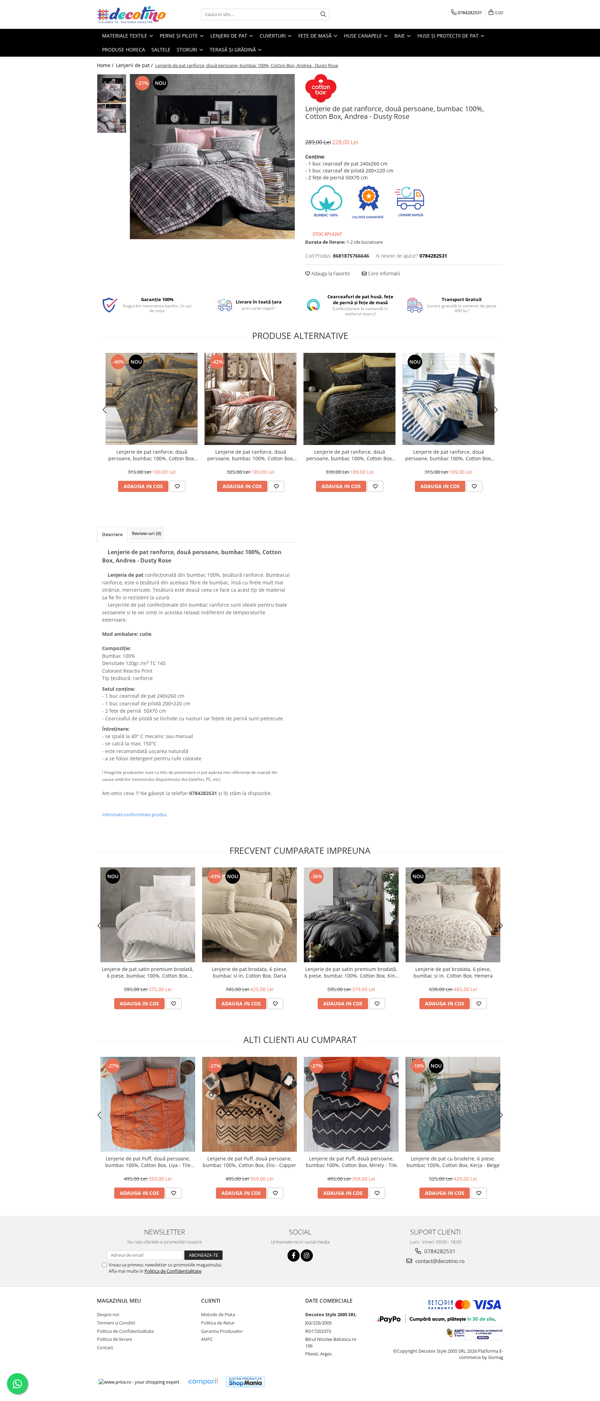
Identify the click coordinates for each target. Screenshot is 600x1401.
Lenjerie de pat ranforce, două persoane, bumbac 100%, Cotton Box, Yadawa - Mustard (151, 455)
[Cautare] (323, 14)
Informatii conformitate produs (134, 814)
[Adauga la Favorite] (177, 486)
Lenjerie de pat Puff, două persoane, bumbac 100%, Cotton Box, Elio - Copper (249, 1161)
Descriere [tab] (112, 534)
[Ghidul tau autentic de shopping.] (203, 1381)
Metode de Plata (218, 1314)
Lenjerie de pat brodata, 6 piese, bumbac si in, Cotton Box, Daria (250, 972)
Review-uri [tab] (146, 533)
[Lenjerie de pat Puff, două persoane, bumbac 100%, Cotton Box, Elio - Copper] (249, 1104)
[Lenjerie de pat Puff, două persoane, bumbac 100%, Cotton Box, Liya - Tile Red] (147, 1104)
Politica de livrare (114, 1339)
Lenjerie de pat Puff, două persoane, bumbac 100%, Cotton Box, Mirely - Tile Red (351, 1161)
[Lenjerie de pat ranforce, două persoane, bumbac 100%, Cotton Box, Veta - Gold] (349, 399)
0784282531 (439, 1251)
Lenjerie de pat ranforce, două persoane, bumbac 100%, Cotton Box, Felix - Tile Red (250, 455)
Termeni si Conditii (116, 1323)
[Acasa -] (131, 14)
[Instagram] (307, 1255)
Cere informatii (383, 273)
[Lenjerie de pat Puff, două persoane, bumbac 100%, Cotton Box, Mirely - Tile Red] (351, 1104)
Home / (106, 65)
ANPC (207, 1339)
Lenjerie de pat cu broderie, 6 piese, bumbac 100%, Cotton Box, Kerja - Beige (453, 1161)
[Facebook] (294, 1255)
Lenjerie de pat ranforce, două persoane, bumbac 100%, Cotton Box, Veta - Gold (349, 455)
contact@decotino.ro (439, 1260)
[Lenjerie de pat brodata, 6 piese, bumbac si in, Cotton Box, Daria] (249, 914)
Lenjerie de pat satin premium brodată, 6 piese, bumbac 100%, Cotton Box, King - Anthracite (351, 972)
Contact (105, 1347)
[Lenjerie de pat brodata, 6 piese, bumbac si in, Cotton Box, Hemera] (453, 914)
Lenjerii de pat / (135, 65)
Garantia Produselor (222, 1331)
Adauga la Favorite (330, 273)
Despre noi (108, 1314)
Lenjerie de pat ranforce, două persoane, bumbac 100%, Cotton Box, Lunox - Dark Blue (448, 455)
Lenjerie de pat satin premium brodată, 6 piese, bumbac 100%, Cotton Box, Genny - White (148, 972)
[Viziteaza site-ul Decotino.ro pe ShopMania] (245, 1381)
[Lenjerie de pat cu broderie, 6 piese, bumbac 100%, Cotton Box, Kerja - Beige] (453, 1104)
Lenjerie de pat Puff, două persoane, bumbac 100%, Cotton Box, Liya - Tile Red (148, 1161)
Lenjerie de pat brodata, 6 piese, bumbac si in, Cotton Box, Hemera (453, 972)
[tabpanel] (212, 156)
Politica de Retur (218, 1323)
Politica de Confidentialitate (172, 1271)
